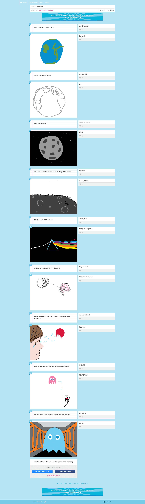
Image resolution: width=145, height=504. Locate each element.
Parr (80, 84)
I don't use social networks (53, 475)
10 (30, 226)
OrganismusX (83, 267)
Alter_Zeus (83, 219)
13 (30, 313)
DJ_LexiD (82, 36)
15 (30, 363)
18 (30, 421)
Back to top (109, 502)
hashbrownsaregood (86, 277)
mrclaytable (83, 74)
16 (30, 373)
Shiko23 (82, 365)
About (47, 2)
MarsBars (82, 413)
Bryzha (81, 423)
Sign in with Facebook (66, 471)
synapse (82, 170)
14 (30, 325)
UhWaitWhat (83, 375)
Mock (81, 132)
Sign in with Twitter (43, 471)
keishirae (82, 327)
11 (30, 265)
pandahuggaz (83, 26)
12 (30, 275)
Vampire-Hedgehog (85, 229)
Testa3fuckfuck (84, 315)
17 (30, 411)
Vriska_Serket (83, 180)
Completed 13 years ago (46, 10)
